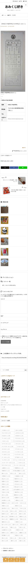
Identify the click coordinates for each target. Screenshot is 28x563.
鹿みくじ (14, 540)
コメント (3, 299)
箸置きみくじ (6, 522)
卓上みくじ (5, 478)
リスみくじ (21, 462)
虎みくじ (15, 524)
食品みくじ (19, 535)
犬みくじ (5, 511)
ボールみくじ (6, 457)
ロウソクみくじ (6, 465)
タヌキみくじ (6, 449)
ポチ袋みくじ (19, 457)
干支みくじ (5, 492)
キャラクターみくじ (7, 446)
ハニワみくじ (19, 452)
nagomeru (3, 409)
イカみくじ (5, 441)
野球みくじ (19, 530)
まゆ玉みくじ (19, 435)
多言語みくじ (18, 481)
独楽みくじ (5, 514)
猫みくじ (22, 514)
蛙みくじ (4, 527)
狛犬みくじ (22, 511)
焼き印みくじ (6, 508)
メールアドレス (5, 322)
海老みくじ (18, 505)
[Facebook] (14, 167)
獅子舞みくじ (13, 516)
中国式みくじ (6, 470)
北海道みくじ (19, 476)
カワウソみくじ (6, 443)
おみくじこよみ (4, 402)
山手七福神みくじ (18, 489)
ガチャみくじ (19, 443)
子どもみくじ (18, 484)
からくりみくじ (6, 433)
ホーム (4, 15)
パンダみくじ (6, 454)
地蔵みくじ (5, 481)
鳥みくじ (5, 540)
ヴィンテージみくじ (19, 465)
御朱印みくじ (19, 492)
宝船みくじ (5, 487)
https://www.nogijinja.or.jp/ (15, 118)
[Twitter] (5, 167)
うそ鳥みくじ (6, 430)
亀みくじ (4, 473)
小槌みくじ (5, 489)
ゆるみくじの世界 (5, 411)
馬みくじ (4, 538)
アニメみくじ (6, 438)
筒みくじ (23, 519)
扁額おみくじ (18, 495)
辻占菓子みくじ (6, 530)
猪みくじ (14, 514)
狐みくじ (13, 511)
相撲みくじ (22, 516)
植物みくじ (19, 500)
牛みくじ (23, 508)
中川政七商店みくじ (19, 470)
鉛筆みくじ (5, 532)
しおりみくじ (19, 433)
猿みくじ (4, 516)
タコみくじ (20, 446)
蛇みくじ (23, 524)
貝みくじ (22, 527)
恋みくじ (5, 495)
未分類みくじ (6, 500)
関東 (10, 15)
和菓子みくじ (18, 478)
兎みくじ (22, 473)
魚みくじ (22, 538)
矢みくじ (4, 519)
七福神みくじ (6, 468)
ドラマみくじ (19, 449)
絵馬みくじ (19, 522)
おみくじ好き (23, 151)
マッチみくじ (6, 460)
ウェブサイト (4, 329)
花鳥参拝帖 (3, 400)
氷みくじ (23, 503)
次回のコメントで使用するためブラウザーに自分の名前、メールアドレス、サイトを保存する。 (14, 336)
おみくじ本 (19, 430)
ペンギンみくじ (18, 454)
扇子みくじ (5, 497)
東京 (15, 15)
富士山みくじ (18, 487)
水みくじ (15, 503)
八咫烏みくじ (6, 476)
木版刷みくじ (18, 497)
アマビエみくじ (19, 438)
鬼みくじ (13, 538)
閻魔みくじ (22, 532)
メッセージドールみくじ (8, 462)
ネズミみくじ (6, 452)
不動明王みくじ (18, 468)
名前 (2, 316)
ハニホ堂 (3, 407)
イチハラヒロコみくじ (18, 441)
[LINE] (23, 167)
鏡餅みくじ (14, 532)
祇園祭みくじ (14, 519)
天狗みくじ (5, 484)
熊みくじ (15, 508)
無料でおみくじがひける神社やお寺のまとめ (11, 405)
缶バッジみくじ (6, 524)
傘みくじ (13, 473)
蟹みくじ (13, 527)
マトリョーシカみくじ (19, 460)
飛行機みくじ (6, 535)
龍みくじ (22, 540)
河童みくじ (5, 505)
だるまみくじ (6, 435)
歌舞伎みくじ (6, 503)
